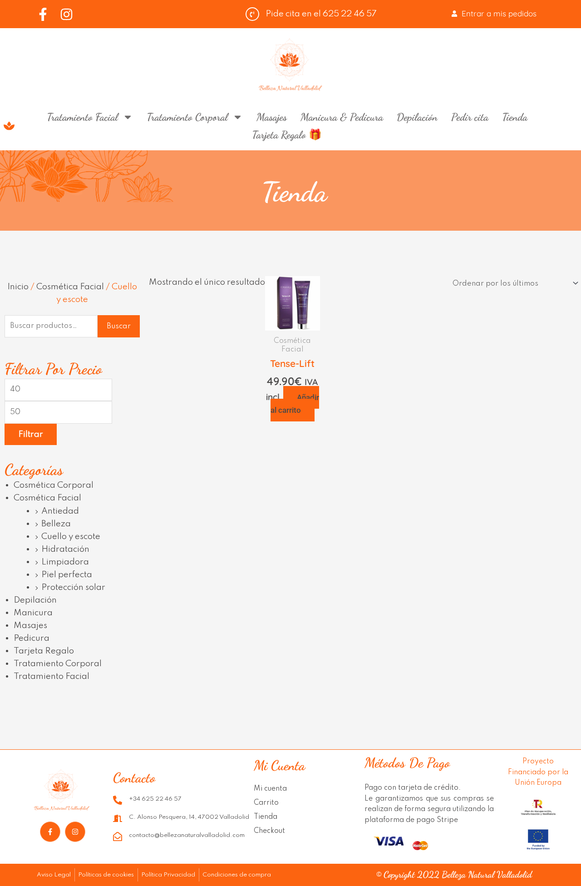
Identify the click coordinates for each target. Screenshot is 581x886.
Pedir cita (469, 117)
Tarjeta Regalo (44, 651)
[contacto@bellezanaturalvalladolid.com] (117, 836)
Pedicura (31, 638)
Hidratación (65, 549)
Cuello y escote (70, 536)
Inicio (18, 286)
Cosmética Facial (70, 286)
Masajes (271, 117)
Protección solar (73, 587)
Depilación (417, 117)
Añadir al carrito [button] (295, 404)
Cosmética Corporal (54, 485)
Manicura (33, 613)
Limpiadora (65, 562)
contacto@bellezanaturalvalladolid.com (187, 835)
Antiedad (60, 511)
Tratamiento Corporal (187, 117)
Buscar (119, 326)
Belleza (56, 524)
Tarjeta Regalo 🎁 (287, 135)
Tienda (514, 117)
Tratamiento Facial (82, 117)
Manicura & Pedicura (341, 117)
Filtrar (30, 434)
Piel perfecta (66, 574)
